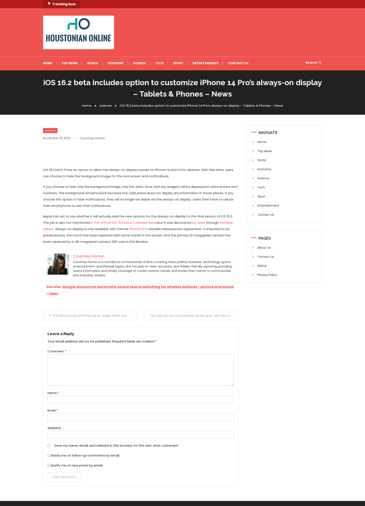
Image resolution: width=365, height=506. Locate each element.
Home (47, 63)
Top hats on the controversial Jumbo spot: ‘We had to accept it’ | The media (194, 316)
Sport (178, 63)
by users (198, 222)
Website (54, 428)
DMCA (261, 266)
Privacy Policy (267, 275)
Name (53, 393)
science (50, 130)
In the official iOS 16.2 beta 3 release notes (124, 222)
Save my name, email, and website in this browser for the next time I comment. (116, 445)
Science (139, 63)
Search (311, 62)
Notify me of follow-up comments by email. (85, 455)
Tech (159, 63)
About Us (264, 247)
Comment (57, 351)
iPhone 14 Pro (139, 229)
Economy (116, 63)
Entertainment (206, 63)
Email (53, 410)
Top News (69, 63)
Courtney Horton (92, 138)
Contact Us (238, 63)
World (92, 63)
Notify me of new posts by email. (77, 465)
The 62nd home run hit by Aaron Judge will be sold (90, 316)
